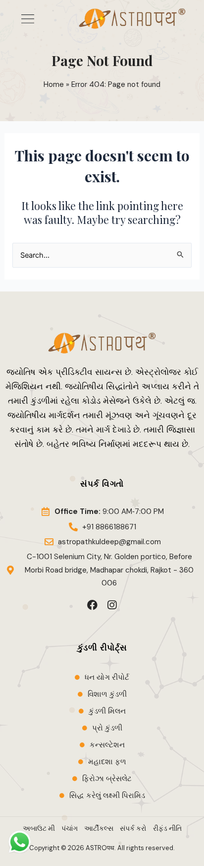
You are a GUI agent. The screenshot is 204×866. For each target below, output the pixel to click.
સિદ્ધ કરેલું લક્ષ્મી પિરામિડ (107, 795)
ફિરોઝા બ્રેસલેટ (107, 779)
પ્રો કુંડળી (107, 728)
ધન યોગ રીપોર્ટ (107, 677)
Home (54, 84)
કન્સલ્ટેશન (107, 745)
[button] (27, 18)
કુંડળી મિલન (107, 711)
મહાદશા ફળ (107, 762)
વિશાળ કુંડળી (107, 694)
